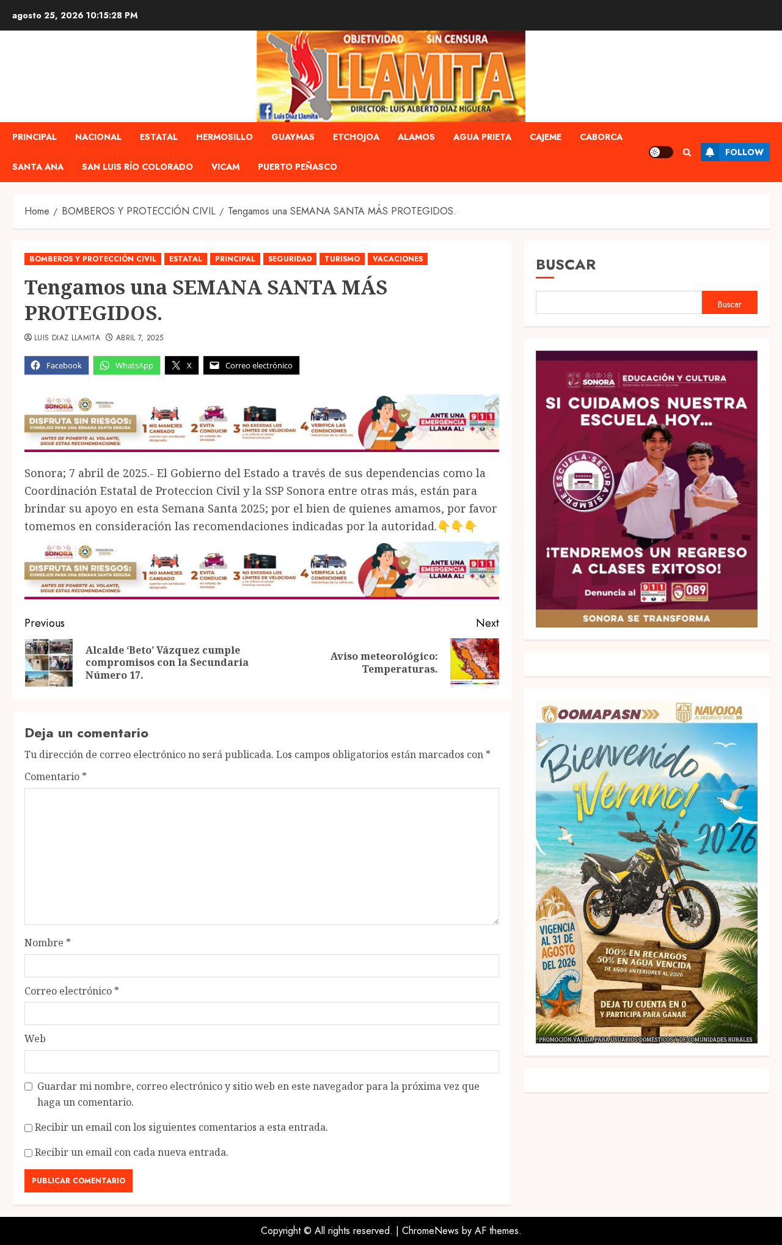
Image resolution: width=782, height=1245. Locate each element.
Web (35, 1038)
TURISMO (342, 259)
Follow (744, 152)
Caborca (601, 137)
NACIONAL (98, 137)
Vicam (225, 167)
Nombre (47, 942)
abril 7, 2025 (140, 338)
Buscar (566, 264)
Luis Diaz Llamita (67, 338)
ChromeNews (430, 1231)
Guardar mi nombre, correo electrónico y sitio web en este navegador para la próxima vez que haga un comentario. (258, 1094)
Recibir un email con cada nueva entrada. (131, 1152)
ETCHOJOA (356, 137)
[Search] (687, 152)
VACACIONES (398, 259)
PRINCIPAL (34, 137)
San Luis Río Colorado (137, 167)
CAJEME (545, 137)
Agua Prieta (482, 137)
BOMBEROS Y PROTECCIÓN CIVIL (92, 259)
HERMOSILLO (224, 137)
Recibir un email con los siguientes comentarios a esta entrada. (181, 1127)
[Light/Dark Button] (661, 152)
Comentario (55, 776)
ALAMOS (416, 137)
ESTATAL (159, 137)
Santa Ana (38, 167)
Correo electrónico (71, 991)
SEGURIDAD (290, 259)
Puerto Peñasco (297, 167)
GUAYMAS (293, 137)
